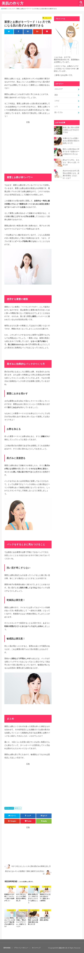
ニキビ (56, 101)
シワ (56, 106)
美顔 (56, 95)
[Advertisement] (28, 143)
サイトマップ (36, 948)
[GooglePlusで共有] (37, 31)
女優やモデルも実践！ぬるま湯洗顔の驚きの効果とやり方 (71, 140)
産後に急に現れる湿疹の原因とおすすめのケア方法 (71, 130)
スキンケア (10, 808)
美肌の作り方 (13, 3)
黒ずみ (19, 808)
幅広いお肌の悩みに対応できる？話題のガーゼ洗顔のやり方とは (71, 151)
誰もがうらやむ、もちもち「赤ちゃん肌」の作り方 (71, 162)
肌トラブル (58, 112)
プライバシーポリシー (21, 948)
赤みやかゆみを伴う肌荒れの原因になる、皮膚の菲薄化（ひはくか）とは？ (71, 174)
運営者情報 (6, 948)
